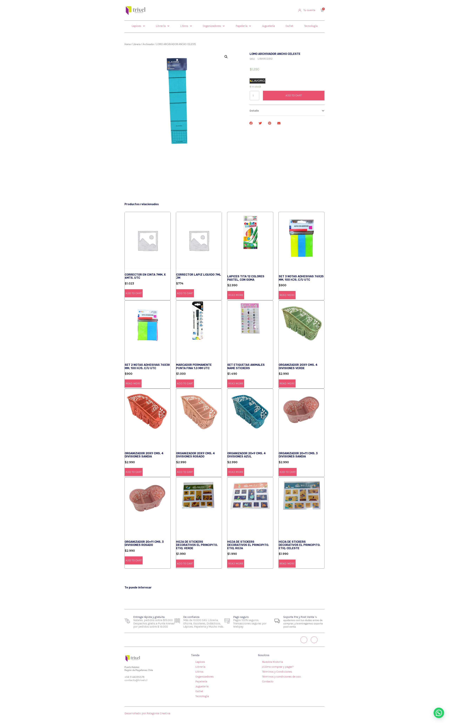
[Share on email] (279, 123)
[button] (287, 111)
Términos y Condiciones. (277, 671)
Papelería (241, 26)
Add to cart (294, 95)
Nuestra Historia (272, 661)
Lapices (136, 26)
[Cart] (322, 10)
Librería (161, 26)
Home (128, 44)
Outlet (289, 26)
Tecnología (310, 26)
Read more (235, 295)
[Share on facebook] (251, 123)
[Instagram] (303, 639)
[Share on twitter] (260, 123)
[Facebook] (314, 639)
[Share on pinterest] (270, 123)
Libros (184, 26)
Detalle (254, 110)
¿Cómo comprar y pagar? (278, 666)
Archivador (148, 44)
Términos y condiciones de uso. (281, 676)
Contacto (267, 681)
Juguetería (268, 26)
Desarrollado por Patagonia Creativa (147, 713)
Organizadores (212, 26)
